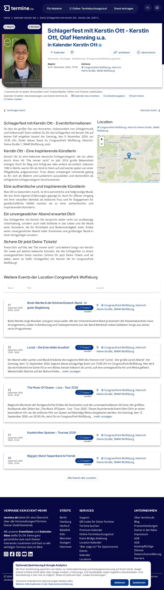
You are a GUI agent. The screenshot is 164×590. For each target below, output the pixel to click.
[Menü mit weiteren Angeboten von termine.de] (157, 7)
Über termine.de (144, 517)
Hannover (66, 546)
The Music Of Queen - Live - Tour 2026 (52, 387)
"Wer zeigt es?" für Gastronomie (98, 546)
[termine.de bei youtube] (25, 555)
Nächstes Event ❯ (150, 110)
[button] (129, 155)
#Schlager (65, 58)
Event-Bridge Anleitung (93, 538)
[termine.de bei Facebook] (13, 555)
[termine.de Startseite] (20, 9)
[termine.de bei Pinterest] (19, 555)
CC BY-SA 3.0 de (34, 85)
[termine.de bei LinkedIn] (31, 555)
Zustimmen (139, 582)
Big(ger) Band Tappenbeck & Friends (51, 456)
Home (7, 17)
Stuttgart (65, 542)
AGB (136, 538)
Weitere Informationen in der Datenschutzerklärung (44, 584)
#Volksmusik (78, 58)
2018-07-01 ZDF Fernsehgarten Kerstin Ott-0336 (23, 81)
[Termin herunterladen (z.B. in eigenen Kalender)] (72, 52)
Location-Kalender (90, 542)
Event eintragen (123, 8)
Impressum (141, 534)
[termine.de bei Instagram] (7, 555)
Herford (64, 526)
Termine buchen (89, 526)
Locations (85, 559)
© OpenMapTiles (133, 182)
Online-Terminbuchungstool (89, 8)
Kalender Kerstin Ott (25, 17)
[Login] (148, 7)
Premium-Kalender (90, 530)
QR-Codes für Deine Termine (96, 521)
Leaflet (124, 182)
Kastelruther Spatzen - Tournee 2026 (51, 432)
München (65, 538)
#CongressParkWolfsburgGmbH (103, 58)
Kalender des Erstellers (87, 95)
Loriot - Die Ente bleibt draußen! (48, 347)
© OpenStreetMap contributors (149, 182)
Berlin (63, 517)
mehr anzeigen (71, 371)
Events (83, 551)
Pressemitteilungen (146, 526)
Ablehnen (119, 582)
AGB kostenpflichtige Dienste (143, 546)
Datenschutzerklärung (147, 554)
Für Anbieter (54, 8)
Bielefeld (65, 530)
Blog (136, 521)
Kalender (84, 555)
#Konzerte (53, 58)
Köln (62, 534)
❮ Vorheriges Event (14, 110)
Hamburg (65, 521)
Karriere (139, 558)
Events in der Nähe (145, 530)
